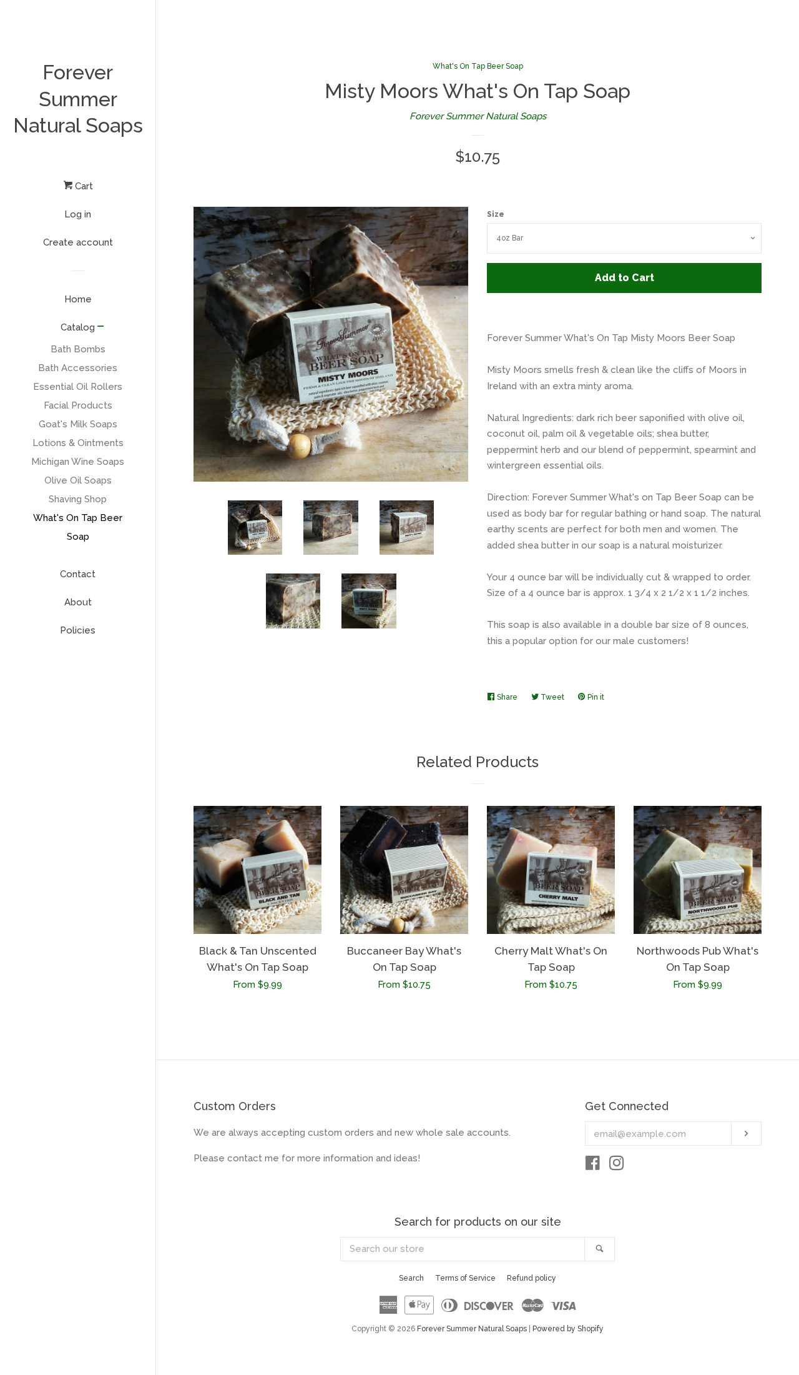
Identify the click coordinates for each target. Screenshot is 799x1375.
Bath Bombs (78, 349)
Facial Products (78, 405)
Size (495, 214)
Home (78, 299)
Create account (78, 242)
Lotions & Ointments (78, 443)
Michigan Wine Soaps (77, 461)
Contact (78, 574)
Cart (82, 186)
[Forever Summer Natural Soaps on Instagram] (616, 1165)
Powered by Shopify (568, 1328)
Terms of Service (465, 1278)
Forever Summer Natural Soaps (78, 99)
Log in (77, 214)
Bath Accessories (77, 368)
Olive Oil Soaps (78, 480)
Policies (78, 630)
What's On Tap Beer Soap (77, 527)
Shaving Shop (78, 499)
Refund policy (531, 1278)
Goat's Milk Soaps (78, 424)
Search (411, 1278)
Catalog (78, 327)
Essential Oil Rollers (77, 386)
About (78, 602)
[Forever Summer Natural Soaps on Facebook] (592, 1165)
